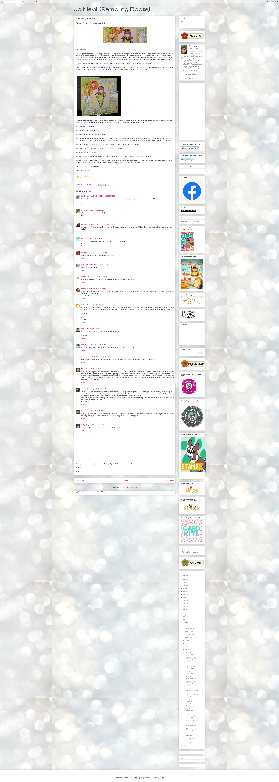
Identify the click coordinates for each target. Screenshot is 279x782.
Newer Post (80, 480)
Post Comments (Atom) (129, 487)
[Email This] (99, 185)
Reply (83, 204)
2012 (184, 613)
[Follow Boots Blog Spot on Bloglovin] (190, 149)
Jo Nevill (194, 46)
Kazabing (84, 345)
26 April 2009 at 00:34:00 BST (99, 357)
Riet (82, 328)
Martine (83, 304)
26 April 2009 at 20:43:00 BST (94, 411)
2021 (184, 585)
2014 (184, 606)
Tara (82, 411)
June (187, 643)
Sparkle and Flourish (88, 196)
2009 (184, 622)
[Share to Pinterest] (108, 185)
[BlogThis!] (101, 185)
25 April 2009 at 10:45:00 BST (96, 238)
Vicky (83, 425)
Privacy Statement (187, 25)
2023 (184, 579)
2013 (184, 610)
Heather (83, 288)
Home (125, 480)
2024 (184, 576)
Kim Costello (85, 224)
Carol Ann (84, 252)
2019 (184, 591)
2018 (184, 594)
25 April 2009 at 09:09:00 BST (105, 196)
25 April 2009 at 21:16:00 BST (96, 288)
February (188, 738)
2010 (184, 619)
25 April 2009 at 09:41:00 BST (100, 224)
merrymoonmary (146, 778)
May (186, 646)
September (189, 634)
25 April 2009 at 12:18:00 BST (98, 252)
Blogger (161, 778)
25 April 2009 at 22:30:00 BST (93, 328)
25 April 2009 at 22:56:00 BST (97, 345)
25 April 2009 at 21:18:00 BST (96, 304)
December (189, 625)
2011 (184, 616)
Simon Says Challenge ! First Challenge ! (191, 729)
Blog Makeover (189, 720)
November (189, 628)
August (187, 637)
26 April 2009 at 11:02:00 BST (94, 369)
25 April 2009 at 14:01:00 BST (98, 264)
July (186, 640)
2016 (184, 600)
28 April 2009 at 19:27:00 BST (95, 425)
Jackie (83, 210)
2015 (184, 603)
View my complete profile (189, 78)
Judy (80, 122)
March (187, 735)
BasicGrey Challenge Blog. (139, 67)
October (188, 631)
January (188, 741)
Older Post (169, 480)
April (186, 649)
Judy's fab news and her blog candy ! (190, 710)
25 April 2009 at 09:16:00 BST (95, 210)
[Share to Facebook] (106, 185)
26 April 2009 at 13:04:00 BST (99, 389)
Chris (94, 69)
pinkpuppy (84, 264)
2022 (184, 582)
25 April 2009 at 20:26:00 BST (99, 276)
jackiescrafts (85, 276)
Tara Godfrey (85, 389)
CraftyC (83, 238)
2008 (184, 745)
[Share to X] (104, 185)
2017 (184, 597)
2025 (184, 573)
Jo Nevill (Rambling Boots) (112, 9)
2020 (184, 588)
